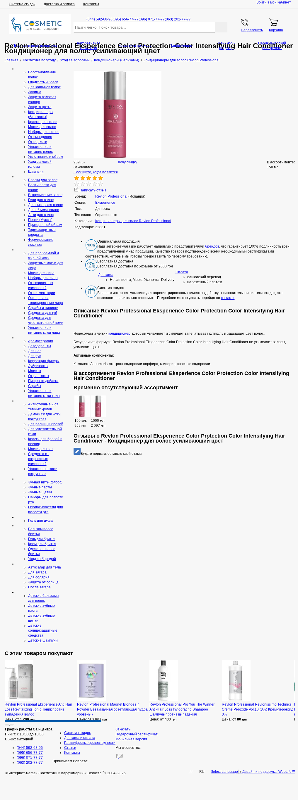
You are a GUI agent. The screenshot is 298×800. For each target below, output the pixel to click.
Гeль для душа (40, 521)
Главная (11, 60)
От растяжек (38, 376)
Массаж (34, 371)
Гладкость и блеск (43, 82)
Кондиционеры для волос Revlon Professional (133, 221)
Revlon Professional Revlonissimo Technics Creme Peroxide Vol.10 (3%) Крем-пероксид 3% (257, 709)
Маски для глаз (40, 449)
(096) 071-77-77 (152, 19)
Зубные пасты (40, 487)
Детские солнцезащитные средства (42, 630)
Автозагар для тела (44, 567)
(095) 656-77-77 (126, 19)
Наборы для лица (43, 278)
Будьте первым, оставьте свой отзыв (111, 454)
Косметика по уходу (134, 46)
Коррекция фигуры (43, 361)
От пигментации (41, 293)
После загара (39, 587)
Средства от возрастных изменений (38, 459)
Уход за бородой (42, 559)
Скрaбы (34, 386)
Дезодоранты (39, 346)
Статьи (70, 748)
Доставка (105, 275)
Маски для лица (41, 273)
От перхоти (37, 142)
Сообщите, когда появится (96, 172)
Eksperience (105, 203)
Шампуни (36, 172)
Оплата (182, 272)
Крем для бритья (42, 544)
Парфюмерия (180, 46)
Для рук (34, 356)
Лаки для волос (41, 215)
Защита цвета (40, 107)
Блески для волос (42, 180)
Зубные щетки (40, 492)
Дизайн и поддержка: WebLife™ (268, 772)
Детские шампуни (43, 640)
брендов (212, 246)
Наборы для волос (43, 132)
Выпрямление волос (45, 195)
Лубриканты (38, 366)
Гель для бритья (41, 539)
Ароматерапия (40, 341)
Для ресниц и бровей (45, 424)
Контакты (91, 4)
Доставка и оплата (59, 4)
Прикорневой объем (45, 225)
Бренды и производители (35, 46)
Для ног (34, 351)
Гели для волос (41, 200)
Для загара (37, 572)
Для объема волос (43, 210)
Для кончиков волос (44, 87)
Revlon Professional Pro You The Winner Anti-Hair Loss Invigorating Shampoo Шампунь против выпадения (181, 709)
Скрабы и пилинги (43, 308)
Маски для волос (42, 127)
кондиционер (119, 333)
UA (190, 772)
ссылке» (228, 298)
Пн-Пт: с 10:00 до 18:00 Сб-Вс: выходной (28, 734)
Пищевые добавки (43, 381)
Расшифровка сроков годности (89, 743)
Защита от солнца (43, 582)
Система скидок (22, 4)
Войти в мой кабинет (273, 2)
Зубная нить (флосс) (45, 482)
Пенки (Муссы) (40, 220)
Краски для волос (42, 122)
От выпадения (40, 137)
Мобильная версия (131, 739)
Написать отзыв (92, 190)
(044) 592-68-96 (99, 19)
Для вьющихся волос (45, 205)
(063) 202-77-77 (178, 19)
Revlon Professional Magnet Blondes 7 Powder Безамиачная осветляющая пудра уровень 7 (112, 709)
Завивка (34, 92)
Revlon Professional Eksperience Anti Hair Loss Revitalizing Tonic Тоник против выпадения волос (38, 709)
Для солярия (39, 577)
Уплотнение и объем (45, 157)
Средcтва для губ (42, 313)
